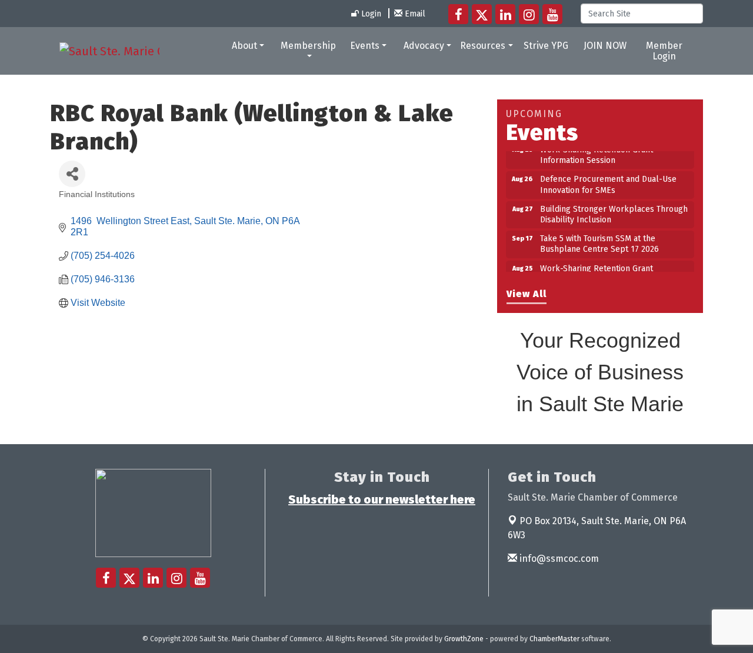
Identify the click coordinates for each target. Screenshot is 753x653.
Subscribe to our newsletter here (381, 499)
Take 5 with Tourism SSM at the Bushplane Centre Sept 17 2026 (599, 239)
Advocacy (424, 45)
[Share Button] (72, 174)
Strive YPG (546, 45)
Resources (482, 45)
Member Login (664, 51)
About (244, 45)
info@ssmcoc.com (558, 558)
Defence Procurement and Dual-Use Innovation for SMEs (608, 180)
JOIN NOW (605, 45)
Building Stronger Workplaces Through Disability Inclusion (614, 210)
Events (364, 45)
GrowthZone (464, 639)
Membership (308, 45)
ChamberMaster (554, 639)
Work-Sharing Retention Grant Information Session (596, 151)
